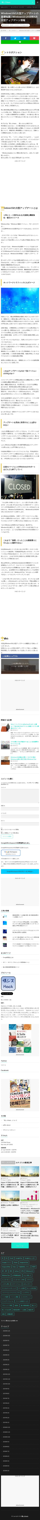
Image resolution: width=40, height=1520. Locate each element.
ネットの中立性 (31, 1288)
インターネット (6, 1279)
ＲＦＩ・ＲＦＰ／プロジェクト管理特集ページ (16, 962)
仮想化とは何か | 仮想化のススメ (10, 1206)
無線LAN (30, 1310)
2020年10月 (6, 1335)
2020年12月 (6, 1331)
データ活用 (21, 1288)
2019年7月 (6, 1398)
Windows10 (25, 25)
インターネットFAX (18, 1279)
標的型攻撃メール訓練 (19, 1310)
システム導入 (6, 1284)
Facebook (5, 1070)
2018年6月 (6, 1456)
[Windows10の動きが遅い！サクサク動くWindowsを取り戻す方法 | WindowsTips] (5, 760)
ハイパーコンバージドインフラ (11, 1292)
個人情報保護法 (25, 1305)
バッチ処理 (5, 1297)
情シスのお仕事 (6, 1310)
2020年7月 (6, 1345)
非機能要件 (10, 1314)
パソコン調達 (14, 1297)
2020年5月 (6, 1355)
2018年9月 (6, 1441)
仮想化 (9, 1180)
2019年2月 (6, 1417)
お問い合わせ (6, 1125)
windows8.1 (5, 1230)
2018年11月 (6, 1432)
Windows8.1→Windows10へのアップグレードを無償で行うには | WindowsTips (30, 1211)
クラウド (29, 1279)
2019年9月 (6, 1388)
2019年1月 (6, 1422)
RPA (11, 1271)
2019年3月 (6, 1413)
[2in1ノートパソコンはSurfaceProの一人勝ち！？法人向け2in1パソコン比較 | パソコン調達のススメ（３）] (5, 727)
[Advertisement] (20, 181)
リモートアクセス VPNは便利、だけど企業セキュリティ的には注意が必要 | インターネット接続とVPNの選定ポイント (26, 923)
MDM (33, 1267)
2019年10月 (6, 1384)
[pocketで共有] (34, 38)
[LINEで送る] (20, 42)
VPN (22, 1271)
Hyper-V (5, 1180)
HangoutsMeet (6, 1267)
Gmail (11, 1258)
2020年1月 (6, 1369)
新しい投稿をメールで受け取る (10, 833)
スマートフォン (16, 1284)
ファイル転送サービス (22, 1301)
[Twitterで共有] (15, 38)
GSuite (15, 1262)
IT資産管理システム (24, 1267)
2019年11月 (6, 1379)
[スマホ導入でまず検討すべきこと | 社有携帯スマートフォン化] (5, 745)
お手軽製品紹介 (16, 1275)
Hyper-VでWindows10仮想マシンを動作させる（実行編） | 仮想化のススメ (10, 1185)
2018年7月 (6, 1451)
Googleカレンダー (30, 1258)
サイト (3, 820)
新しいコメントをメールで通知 (10, 829)
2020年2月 (6, 1364)
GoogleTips (19, 1258)
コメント (3, 787)
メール (3, 813)
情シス (34, 1305)
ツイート (3, 1065)
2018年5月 (6, 1461)
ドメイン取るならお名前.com (9, 1320)
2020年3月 (6, 1360)
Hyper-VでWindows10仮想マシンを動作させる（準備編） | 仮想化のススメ (29, 1185)
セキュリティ (4, 7)
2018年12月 (6, 1427)
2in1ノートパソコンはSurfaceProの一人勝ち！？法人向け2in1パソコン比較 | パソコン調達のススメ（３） (25, 726)
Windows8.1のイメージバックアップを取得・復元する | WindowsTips (10, 1235)
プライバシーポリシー (9, 1130)
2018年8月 (6, 1446)
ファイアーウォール (7, 1301)
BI (2, 1258)
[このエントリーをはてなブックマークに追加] (25, 38)
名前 (3, 805)
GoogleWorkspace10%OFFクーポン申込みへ (20, 871)
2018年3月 (6, 1470)
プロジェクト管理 (7, 1305)
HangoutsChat (24, 1262)
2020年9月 (6, 1340)
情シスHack (25, 1516)
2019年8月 (6, 1393)
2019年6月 (6, 1403)
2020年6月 (6, 1350)
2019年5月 (6, 1408)
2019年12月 (6, 1374)
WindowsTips (29, 1206)
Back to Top (20, 1246)
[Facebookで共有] (5, 38)
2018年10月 (6, 1437)
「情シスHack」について (10, 1120)
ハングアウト (26, 1292)
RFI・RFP (4, 1271)
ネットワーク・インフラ (17, 7)
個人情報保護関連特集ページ (11, 967)
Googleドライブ (6, 1262)
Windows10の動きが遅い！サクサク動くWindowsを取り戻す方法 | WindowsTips (29, 1234)
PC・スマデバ (15, 25)
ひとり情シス (27, 1275)
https (14, 1267)
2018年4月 (6, 1466)
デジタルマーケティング (9, 1288)
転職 (3, 1314)
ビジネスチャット (26, 1297)
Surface (17, 1271)
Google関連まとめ (8, 957)
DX (6, 1258)
